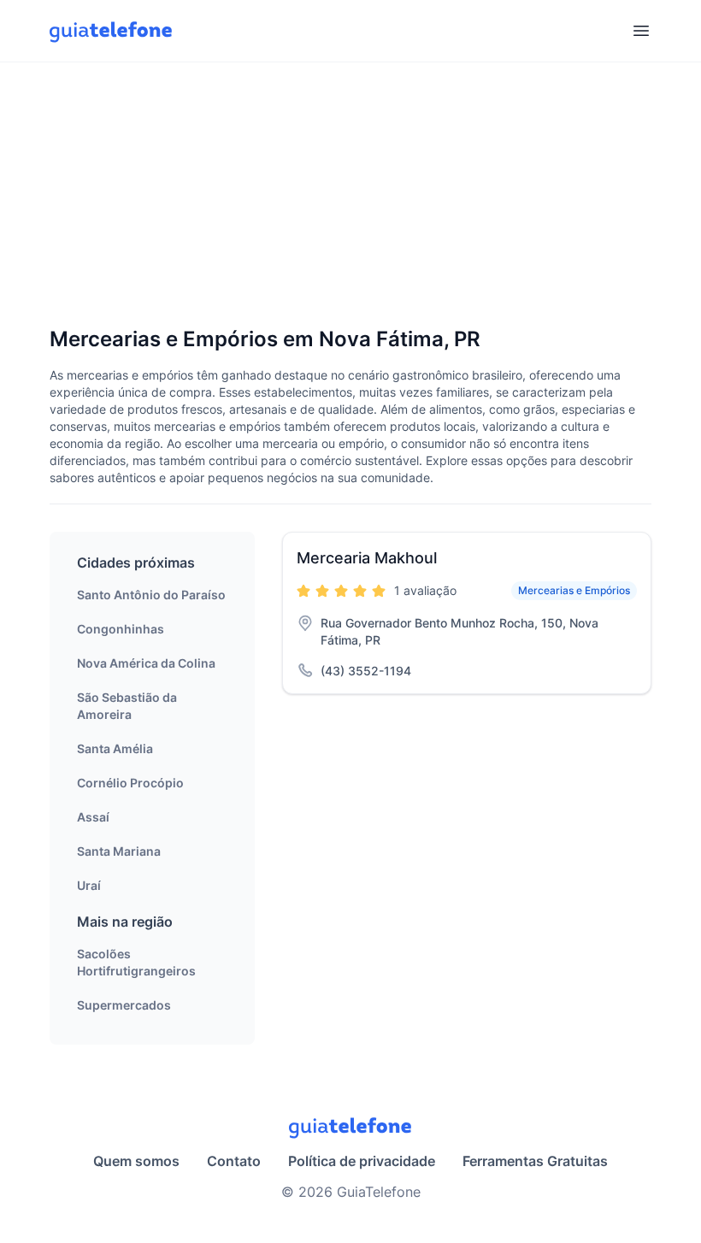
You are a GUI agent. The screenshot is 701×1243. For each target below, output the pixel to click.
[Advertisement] (350, 195)
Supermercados (124, 1005)
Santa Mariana (119, 851)
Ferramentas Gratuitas (535, 1160)
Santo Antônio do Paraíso (151, 594)
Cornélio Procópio (130, 782)
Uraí (89, 885)
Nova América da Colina (146, 663)
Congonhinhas (120, 629)
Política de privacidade (361, 1160)
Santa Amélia (115, 748)
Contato (234, 1160)
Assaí (93, 817)
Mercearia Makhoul (367, 558)
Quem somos (136, 1160)
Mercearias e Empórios (574, 590)
